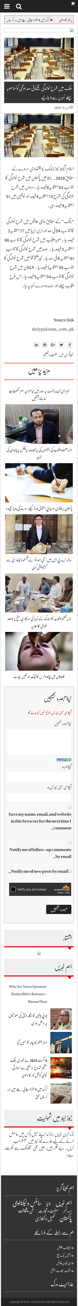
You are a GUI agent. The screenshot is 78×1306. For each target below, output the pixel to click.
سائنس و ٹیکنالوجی (27, 1203)
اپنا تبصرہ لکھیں (62, 723)
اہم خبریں (63, 1203)
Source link (64, 320)
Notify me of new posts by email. (38, 871)
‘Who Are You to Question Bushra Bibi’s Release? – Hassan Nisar (28, 994)
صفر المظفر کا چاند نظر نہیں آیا (32, 1042)
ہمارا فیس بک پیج (65, 1255)
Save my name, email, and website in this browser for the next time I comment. (40, 821)
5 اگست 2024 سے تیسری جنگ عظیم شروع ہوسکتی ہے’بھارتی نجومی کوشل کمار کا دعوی (28, 1068)
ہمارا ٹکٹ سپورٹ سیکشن (62, 1270)
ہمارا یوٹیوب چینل (65, 1247)
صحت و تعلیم (50, 354)
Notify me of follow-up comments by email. (40, 853)
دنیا (48, 1204)
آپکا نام (66, 766)
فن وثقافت (26, 1211)
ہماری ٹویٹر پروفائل (65, 1263)
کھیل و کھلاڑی (45, 1219)
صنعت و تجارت (48, 1211)
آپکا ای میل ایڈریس (59, 787)
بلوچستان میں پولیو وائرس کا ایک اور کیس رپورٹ (39, 676)
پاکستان (65, 1218)
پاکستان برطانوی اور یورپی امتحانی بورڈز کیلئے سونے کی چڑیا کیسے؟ (39, 508)
